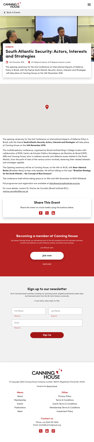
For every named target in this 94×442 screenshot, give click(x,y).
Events (20, 404)
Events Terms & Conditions (65, 404)
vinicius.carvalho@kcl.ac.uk (15, 191)
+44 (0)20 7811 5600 (50, 422)
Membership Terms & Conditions (65, 408)
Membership (20, 400)
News (20, 411)
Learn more (47, 264)
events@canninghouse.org (50, 425)
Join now (47, 256)
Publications (20, 408)
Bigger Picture (52, 386)
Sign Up (47, 335)
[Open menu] (89, 4)
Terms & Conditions (65, 400)
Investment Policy (65, 411)
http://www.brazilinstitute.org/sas (64, 184)
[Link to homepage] (47, 373)
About (20, 396)
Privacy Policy (64, 396)
